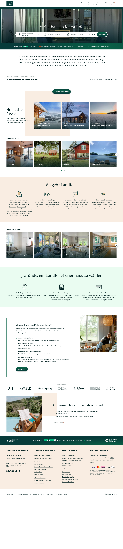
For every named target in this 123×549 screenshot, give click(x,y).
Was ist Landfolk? (68, 456)
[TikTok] (16, 471)
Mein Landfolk (39, 464)
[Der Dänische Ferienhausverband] (111, 440)
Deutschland (21, 207)
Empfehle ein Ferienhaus (43, 458)
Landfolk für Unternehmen (43, 467)
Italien (11, 205)
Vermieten (88, 4)
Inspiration (81, 4)
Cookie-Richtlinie (68, 482)
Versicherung (66, 474)
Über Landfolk (69, 451)
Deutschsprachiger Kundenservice (99, 46)
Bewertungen (39, 483)
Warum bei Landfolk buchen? (72, 458)
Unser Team (66, 466)
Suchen (102, 34)
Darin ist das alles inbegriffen (61, 300)
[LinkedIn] (19, 471)
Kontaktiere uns (15, 466)
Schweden (16, 76)
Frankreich (17, 205)
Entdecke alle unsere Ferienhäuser (101, 79)
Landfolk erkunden (44, 451)
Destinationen (39, 474)
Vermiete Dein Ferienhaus (43, 456)
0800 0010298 (13, 456)
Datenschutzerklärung (70, 479)
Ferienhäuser (9, 76)
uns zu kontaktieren (21, 215)
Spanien (9, 209)
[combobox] (28, 34)
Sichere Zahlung (40, 478)
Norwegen (25, 205)
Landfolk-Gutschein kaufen (71, 461)
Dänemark (25, 202)
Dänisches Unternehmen (48, 46)
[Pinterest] (13, 471)
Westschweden (24, 76)
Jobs (63, 468)
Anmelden (114, 4)
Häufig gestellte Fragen (18, 463)
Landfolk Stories (40, 469)
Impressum (66, 472)
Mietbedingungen (68, 477)
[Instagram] (7, 471)
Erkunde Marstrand (62, 91)
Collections (38, 472)
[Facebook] (10, 471)
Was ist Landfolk (99, 451)
